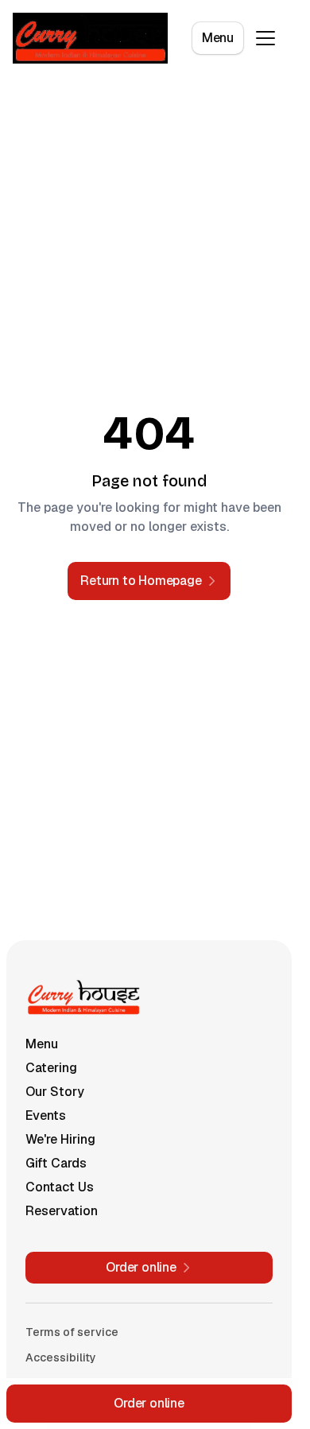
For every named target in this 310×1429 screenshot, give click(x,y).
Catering (51, 1067)
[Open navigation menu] (265, 38)
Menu (218, 37)
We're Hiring (60, 1139)
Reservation (61, 1210)
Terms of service (71, 1332)
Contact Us (59, 1187)
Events (45, 1115)
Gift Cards (56, 1163)
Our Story (54, 1091)
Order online (149, 1403)
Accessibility (60, 1357)
